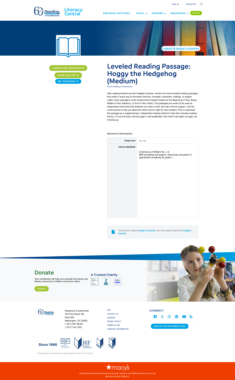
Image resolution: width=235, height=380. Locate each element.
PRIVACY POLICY (114, 321)
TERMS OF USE (114, 325)
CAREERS (111, 317)
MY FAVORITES (67, 81)
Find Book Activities (116, 13)
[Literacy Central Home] (73, 7)
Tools (140, 13)
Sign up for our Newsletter (169, 326)
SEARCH (201, 4)
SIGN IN (175, 4)
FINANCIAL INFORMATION (118, 329)
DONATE (196, 13)
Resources (177, 13)
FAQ (109, 310)
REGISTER (191, 4)
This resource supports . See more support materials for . (154, 232)
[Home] (48, 7)
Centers (157, 13)
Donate (42, 289)
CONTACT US (113, 314)
